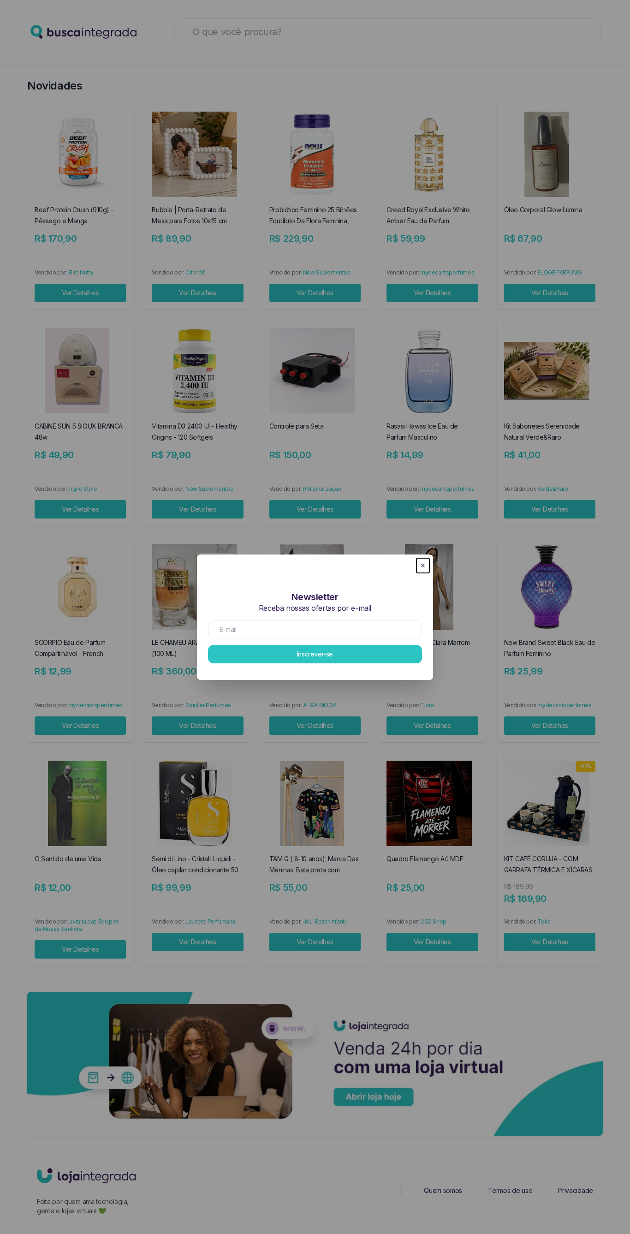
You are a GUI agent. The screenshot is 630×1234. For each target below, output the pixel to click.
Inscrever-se (315, 654)
